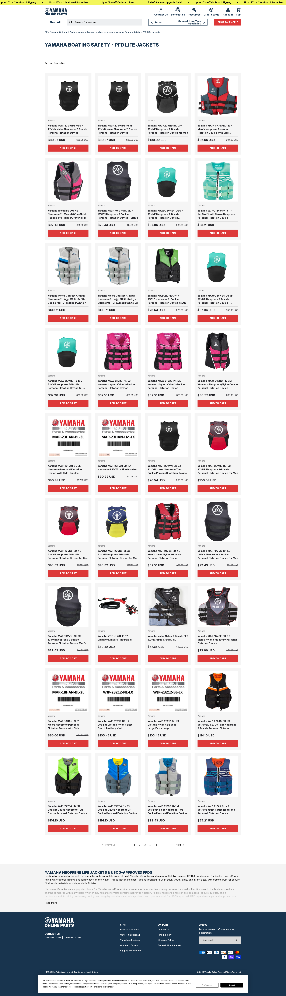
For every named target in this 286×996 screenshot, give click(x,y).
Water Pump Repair (130, 934)
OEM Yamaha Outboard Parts (60, 32)
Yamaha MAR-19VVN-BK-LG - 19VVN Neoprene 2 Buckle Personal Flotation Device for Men (218, 554)
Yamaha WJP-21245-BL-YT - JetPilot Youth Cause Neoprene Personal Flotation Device (216, 810)
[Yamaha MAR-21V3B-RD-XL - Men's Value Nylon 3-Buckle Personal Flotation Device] (168, 521)
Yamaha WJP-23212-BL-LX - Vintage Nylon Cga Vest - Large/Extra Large (164, 725)
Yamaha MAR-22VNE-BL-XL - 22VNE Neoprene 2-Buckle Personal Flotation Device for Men (118, 554)
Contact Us (163, 929)
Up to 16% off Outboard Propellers (68, 2)
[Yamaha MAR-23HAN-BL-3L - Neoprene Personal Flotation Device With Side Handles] (68, 436)
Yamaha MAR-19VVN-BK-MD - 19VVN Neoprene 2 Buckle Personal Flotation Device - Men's (118, 214)
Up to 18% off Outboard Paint (118, 2)
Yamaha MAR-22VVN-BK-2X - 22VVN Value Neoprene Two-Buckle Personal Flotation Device (167, 469)
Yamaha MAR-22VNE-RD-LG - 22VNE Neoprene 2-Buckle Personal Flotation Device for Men (218, 469)
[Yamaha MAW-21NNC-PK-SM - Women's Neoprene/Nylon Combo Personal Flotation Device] (218, 351)
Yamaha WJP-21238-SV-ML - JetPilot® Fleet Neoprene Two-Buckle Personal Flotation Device (167, 810)
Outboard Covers (129, 945)
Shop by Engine (228, 22)
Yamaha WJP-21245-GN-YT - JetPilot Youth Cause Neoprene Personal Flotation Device (216, 214)
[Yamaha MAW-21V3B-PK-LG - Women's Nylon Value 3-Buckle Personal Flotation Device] (118, 351)
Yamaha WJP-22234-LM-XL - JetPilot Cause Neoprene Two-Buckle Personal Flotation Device (67, 810)
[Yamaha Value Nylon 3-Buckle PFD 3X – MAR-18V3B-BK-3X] (168, 606)
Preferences (207, 985)
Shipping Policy (166, 940)
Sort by (48, 63)
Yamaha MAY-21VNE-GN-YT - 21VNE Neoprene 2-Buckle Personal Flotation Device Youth (167, 299)
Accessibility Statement (170, 945)
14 (155, 844)
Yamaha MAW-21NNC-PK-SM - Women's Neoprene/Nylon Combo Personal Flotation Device (218, 384)
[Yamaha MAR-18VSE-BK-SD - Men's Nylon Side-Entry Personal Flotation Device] (218, 606)
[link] (108, 845)
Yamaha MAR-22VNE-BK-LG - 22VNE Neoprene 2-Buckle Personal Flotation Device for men (168, 129)
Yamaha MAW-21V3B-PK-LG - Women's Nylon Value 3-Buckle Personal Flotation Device (116, 384)
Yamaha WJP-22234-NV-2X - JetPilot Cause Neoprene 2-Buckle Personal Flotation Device (117, 810)
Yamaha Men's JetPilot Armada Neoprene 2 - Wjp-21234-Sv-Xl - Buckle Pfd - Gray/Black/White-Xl (67, 299)
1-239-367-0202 (72, 937)
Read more (51, 902)
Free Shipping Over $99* (178, 22)
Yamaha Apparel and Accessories (95, 32)
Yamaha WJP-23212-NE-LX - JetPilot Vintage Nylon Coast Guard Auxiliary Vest (115, 725)
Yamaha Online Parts (213, 972)
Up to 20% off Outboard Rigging (213, 2)
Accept (232, 985)
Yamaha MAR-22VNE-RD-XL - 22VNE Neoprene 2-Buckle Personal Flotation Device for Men (68, 554)
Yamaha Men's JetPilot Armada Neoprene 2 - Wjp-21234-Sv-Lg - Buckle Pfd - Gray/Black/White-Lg (118, 299)
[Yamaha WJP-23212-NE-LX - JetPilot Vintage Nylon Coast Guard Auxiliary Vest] (118, 691)
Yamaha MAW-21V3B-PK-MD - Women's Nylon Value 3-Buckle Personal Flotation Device (166, 384)
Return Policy (164, 934)
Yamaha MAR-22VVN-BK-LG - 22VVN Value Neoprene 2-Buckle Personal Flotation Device (67, 129)
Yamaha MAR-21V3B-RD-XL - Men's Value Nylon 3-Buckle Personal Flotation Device (165, 554)
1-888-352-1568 (53, 937)
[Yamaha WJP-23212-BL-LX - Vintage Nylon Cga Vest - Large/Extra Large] (168, 691)
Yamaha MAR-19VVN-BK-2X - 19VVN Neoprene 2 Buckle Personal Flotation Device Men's (67, 640)
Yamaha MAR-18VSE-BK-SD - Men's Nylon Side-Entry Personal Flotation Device (217, 640)
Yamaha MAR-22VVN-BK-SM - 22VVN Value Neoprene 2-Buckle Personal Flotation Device (117, 129)
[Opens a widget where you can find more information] (13, 991)
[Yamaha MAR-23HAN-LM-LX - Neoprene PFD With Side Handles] (118, 436)
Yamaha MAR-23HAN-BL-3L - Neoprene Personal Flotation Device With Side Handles (65, 469)
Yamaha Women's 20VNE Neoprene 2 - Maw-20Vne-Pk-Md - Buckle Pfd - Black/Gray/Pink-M (67, 214)
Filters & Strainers (129, 929)
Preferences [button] (108, 987)
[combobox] (104, 22)
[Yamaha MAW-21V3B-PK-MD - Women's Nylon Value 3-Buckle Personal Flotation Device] (168, 351)
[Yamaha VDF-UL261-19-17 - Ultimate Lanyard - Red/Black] (118, 606)
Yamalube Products (130, 940)
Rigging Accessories (130, 950)
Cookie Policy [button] (48, 987)
